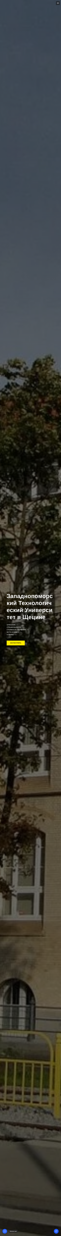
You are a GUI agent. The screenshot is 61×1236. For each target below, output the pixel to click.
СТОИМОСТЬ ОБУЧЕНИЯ (16, 630)
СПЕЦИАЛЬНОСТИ (14, 627)
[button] (16, 643)
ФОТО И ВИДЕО (13, 632)
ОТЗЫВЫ (10, 634)
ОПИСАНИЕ (11, 625)
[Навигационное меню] (58, 3)
